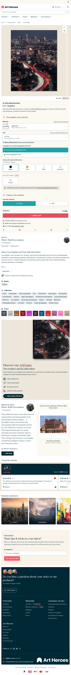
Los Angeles (15, 300)
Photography (63, 294)
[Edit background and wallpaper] (64, 30)
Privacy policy (52, 667)
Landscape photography (29, 300)
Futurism (29, 303)
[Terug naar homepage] (9, 7)
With (53, 203)
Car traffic (21, 303)
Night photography (27, 297)
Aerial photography (61, 297)
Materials (34, 17)
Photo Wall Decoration (12, 103)
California (5, 300)
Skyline (41, 300)
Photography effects (8, 303)
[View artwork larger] (64, 27)
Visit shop (4, 246)
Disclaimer (30, 667)
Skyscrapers (52, 294)
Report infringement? (41, 667)
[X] (20, 649)
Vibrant (4, 284)
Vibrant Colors (53, 303)
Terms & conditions (20, 667)
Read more (14, 246)
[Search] (67, 12)
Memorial (57, 300)
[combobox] (33, 12)
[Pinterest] (14, 649)
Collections (15, 17)
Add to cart (37, 215)
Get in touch (11, 590)
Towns (4, 294)
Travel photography (40, 303)
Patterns (16, 297)
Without (20, 203)
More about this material (61, 122)
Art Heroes (8, 623)
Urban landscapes (25, 294)
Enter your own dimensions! (19, 142)
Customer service (56, 601)
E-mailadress (8, 549)
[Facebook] (17, 649)
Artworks (4, 17)
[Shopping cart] (68, 7)
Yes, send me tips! (12, 558)
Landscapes (13, 294)
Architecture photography (44, 297)
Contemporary (6, 297)
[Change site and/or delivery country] (68, 1)
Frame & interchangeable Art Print (16, 150)
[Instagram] (11, 649)
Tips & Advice (45, 17)
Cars (34, 294)
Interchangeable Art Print (13, 154)
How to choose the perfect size (59, 133)
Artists (25, 17)
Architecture (42, 294)
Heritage (49, 300)
